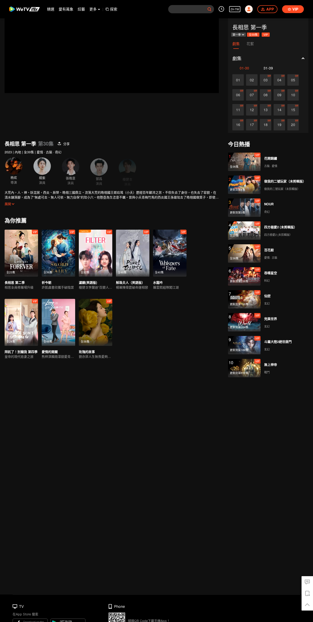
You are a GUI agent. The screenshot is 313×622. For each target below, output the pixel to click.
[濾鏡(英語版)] (95, 253)
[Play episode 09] (279, 95)
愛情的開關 (50, 351)
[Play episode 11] (238, 110)
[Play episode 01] (238, 80)
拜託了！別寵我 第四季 (21, 351)
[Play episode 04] (279, 80)
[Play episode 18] (265, 124)
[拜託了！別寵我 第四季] (21, 322)
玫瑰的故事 (87, 351)
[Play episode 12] (252, 110)
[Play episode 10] (293, 95)
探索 (113, 9)
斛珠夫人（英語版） (130, 282)
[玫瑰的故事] (95, 322)
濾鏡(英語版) (88, 282)
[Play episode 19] (279, 124)
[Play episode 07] (252, 95)
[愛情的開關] (58, 322)
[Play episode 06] (238, 95)
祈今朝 (46, 282)
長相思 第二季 (15, 282)
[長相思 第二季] (21, 253)
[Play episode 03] (265, 80)
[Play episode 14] (279, 110)
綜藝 (81, 9)
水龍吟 (158, 282)
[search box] (209, 9)
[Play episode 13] (265, 110)
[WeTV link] (24, 9)
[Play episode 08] (265, 95)
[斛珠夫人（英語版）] (132, 253)
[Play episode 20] (293, 124)
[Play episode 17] (252, 124)
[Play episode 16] (238, 124)
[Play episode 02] (252, 80)
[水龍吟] (170, 253)
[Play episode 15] (293, 110)
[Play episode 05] (293, 80)
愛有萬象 (66, 9)
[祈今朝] (58, 253)
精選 (50, 9)
